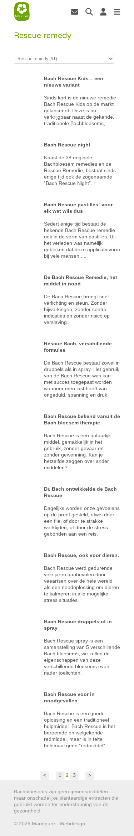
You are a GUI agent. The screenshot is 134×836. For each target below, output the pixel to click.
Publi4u (94, 823)
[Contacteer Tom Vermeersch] (74, 12)
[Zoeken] (89, 12)
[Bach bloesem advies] (22, 11)
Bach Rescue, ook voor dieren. (81, 555)
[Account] (103, 12)
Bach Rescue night (67, 145)
